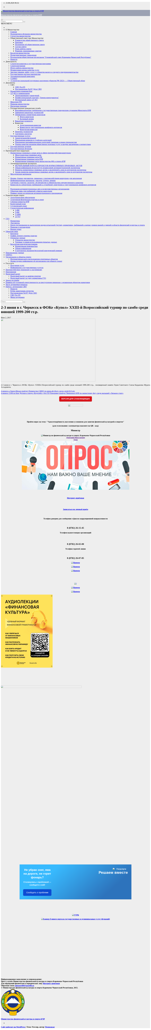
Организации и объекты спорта (18, 257)
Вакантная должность (24, 121)
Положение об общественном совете (30, 45)
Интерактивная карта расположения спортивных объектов (34, 259)
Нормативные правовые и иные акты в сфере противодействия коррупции (40, 153)
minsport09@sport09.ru (24, 986)
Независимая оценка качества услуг (24, 70)
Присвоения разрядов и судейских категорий (33, 140)
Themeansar (50, 1027)
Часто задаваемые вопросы (16, 285)
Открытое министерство (25, 240)
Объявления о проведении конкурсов (30, 115)
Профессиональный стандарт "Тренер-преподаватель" (37, 98)
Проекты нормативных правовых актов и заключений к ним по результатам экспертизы (50, 170)
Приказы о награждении (20, 227)
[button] (6, 24)
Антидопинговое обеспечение (22, 197)
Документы (10, 83)
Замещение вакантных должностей (29, 113)
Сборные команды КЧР (19, 202)
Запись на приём (12, 280)
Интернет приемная (51, 983)
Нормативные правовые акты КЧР (29, 159)
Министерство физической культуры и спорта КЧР (21, 15)
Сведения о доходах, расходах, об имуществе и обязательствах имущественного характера (46, 183)
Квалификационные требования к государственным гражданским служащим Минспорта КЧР (53, 110)
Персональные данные (15, 253)
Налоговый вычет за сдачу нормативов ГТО (28, 278)
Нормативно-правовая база (21, 91)
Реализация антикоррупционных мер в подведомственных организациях (39, 189)
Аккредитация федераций (25, 138)
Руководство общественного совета (29, 40)
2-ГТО (17, 217)
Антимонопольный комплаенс (22, 76)
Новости (13, 59)
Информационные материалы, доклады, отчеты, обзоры (33, 180)
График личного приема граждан (23, 236)
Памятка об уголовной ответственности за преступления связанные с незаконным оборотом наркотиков (48, 282)
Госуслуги (10, 263)
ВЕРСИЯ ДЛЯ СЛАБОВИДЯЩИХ (75, 399)
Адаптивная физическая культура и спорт (27, 200)
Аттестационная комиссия (30, 125)
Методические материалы (20, 174)
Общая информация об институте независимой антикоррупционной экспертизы (47, 168)
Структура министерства (20, 36)
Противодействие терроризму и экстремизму (24, 270)
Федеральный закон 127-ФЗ (26, 100)
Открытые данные (17, 238)
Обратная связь (12, 231)
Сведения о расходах (23, 134)
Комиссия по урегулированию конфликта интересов (41, 127)
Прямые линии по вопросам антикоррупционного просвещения (36, 193)
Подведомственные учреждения (23, 55)
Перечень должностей (24, 132)
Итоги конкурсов (27, 117)
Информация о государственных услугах (26, 268)
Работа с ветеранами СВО (16, 287)
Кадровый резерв (27, 119)
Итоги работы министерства (21, 68)
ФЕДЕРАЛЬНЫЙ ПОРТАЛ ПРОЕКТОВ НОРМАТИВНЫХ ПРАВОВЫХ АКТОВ (48, 166)
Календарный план (18, 204)
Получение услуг (17, 265)
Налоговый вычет (13, 274)
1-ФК (17, 210)
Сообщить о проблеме (37, 892)
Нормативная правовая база (26, 246)
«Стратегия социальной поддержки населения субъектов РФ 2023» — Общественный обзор (47, 81)
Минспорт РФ (16, 102)
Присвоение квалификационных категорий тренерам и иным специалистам (46, 142)
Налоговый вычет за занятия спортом (25, 276)
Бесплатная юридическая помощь (23, 244)
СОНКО (13, 79)
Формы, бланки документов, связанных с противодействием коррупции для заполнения (46, 178)
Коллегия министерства (20, 53)
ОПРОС (9, 255)
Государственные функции (21, 149)
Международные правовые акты (28, 155)
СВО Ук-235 (20, 87)
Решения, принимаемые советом (28, 51)
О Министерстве (12, 30)
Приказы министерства (19, 104)
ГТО (7, 219)
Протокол (19, 42)
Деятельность (11, 62)
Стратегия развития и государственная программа (30, 64)
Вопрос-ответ (15, 229)
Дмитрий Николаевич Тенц (75, 439)
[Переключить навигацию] (2, 19)
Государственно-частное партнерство (25, 74)
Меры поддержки (17, 297)
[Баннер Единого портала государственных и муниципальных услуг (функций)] (75, 919)
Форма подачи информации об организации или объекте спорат (36, 261)
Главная (13, 32)
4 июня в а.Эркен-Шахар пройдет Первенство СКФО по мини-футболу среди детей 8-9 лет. (38, 391)
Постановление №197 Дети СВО (28, 89)
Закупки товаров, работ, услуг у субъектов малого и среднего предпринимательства (44, 72)
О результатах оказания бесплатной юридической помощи (38, 251)
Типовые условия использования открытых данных (36, 242)
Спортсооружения (17, 66)
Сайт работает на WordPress (13, 1027)
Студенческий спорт (18, 206)
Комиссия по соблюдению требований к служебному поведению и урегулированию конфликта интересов (53, 185)
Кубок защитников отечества (22, 291)
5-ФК (17, 212)
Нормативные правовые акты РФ (28, 157)
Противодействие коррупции (17, 151)
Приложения (11, 272)
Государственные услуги (20, 136)
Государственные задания (20, 146)
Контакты (14, 234)
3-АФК (18, 214)
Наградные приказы (18, 106)
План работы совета (23, 49)
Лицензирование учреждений (27, 96)
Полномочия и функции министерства (26, 34)
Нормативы (15, 221)
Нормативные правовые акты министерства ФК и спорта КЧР (40, 161)
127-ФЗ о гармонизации (20, 93)
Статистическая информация (22, 208)
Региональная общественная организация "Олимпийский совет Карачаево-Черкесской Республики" (50, 57)
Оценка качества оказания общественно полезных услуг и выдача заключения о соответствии (53, 144)
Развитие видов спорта (15, 195)
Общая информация (23, 248)
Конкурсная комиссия (28, 129)
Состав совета (20, 47)
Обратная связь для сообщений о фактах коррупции (31, 191)
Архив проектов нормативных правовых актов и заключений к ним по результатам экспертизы (53, 172)
